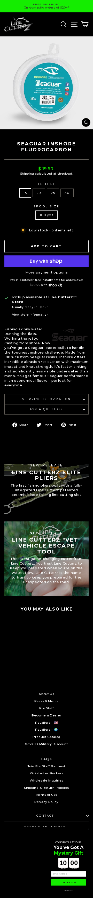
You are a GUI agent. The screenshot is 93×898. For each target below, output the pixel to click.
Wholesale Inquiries (46, 780)
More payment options (46, 272)
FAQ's (46, 759)
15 (25, 193)
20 (39, 193)
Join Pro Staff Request (46, 766)
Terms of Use (46, 795)
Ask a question (46, 409)
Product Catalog (46, 737)
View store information (30, 314)
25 (53, 193)
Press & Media (46, 701)
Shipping (27, 173)
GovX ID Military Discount (46, 744)
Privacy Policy (46, 802)
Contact (45, 815)
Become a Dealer (46, 715)
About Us (46, 694)
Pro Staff (46, 708)
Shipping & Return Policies (46, 788)
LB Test (46, 184)
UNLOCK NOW (68, 882)
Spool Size (46, 206)
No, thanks (69, 891)
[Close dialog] (89, 829)
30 (67, 193)
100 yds (46, 215)
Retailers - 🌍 (46, 729)
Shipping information (46, 399)
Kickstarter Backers (46, 773)
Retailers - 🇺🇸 (46, 722)
